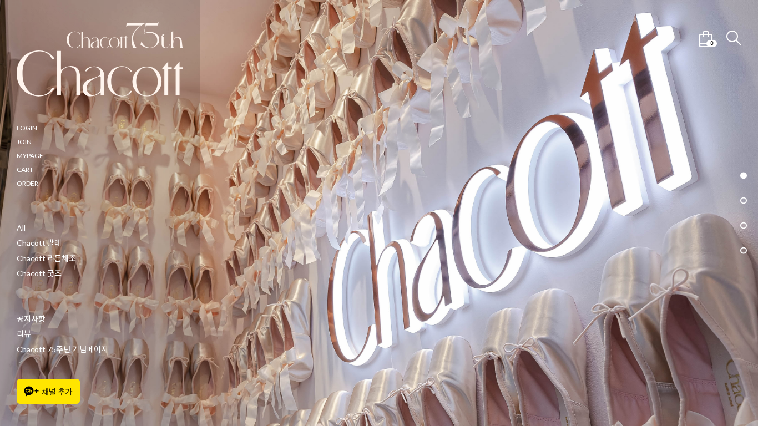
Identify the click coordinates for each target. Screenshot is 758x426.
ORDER (27, 183)
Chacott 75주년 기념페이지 (62, 349)
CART (25, 169)
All (21, 227)
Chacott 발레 (39, 242)
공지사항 (31, 318)
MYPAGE (30, 155)
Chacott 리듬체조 (46, 258)
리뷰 (24, 333)
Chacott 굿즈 (39, 273)
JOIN (24, 142)
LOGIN (27, 128)
